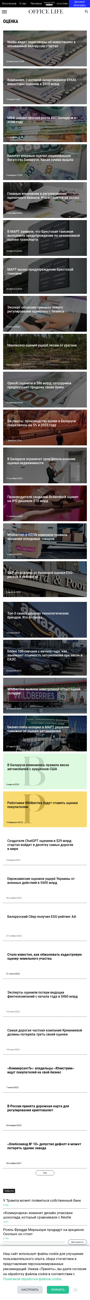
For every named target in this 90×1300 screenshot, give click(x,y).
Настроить (30, 1289)
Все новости (77, 1242)
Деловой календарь (79, 3)
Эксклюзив (9, 3)
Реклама (36, 3)
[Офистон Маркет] (49, 3)
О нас (22, 3)
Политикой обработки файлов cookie (32, 1279)
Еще (45, 1173)
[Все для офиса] (62, 3)
